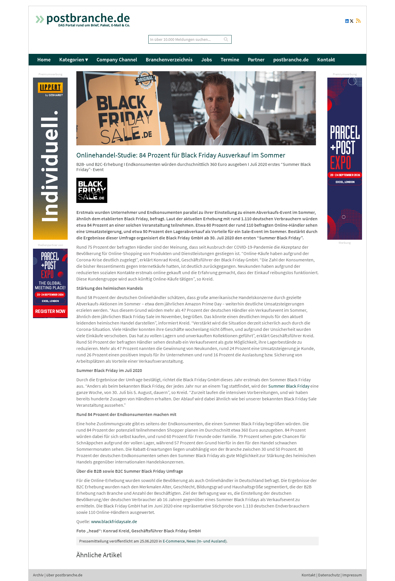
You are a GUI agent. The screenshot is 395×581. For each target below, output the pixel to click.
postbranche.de (291, 59)
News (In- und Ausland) (206, 541)
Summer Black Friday (288, 386)
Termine (230, 59)
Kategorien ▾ (73, 59)
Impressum (352, 575)
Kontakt (326, 59)
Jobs (206, 59)
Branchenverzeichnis (169, 59)
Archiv (38, 575)
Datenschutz (329, 575)
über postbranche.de (64, 575)
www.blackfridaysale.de (114, 521)
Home (44, 59)
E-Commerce (174, 541)
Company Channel (117, 59)
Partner (256, 59)
